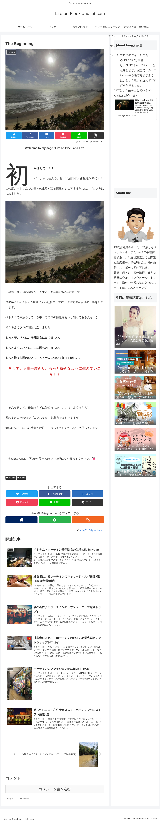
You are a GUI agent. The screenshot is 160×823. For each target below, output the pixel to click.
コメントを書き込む (55, 789)
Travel (22, 477)
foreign (12, 477)
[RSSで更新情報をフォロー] (88, 519)
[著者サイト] (21, 519)
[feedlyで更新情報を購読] (55, 519)
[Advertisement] (135, 161)
